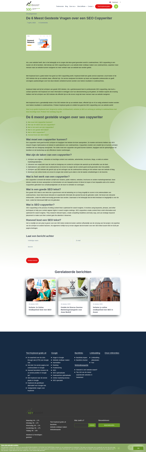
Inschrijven (109, 425)
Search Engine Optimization (36, 145)
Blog (66, 6)
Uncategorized (31, 14)
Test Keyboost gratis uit (36, 353)
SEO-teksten (30, 78)
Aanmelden (56, 362)
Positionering (57, 368)
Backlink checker (82, 360)
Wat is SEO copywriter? (36, 132)
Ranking (55, 365)
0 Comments (43, 23)
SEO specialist (58, 380)
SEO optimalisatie (59, 373)
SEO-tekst (60, 223)
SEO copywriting (105, 62)
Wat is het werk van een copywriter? (41, 127)
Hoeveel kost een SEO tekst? (38, 135)
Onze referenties (112, 353)
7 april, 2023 (31, 23)
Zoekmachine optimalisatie (62, 375)
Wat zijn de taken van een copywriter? (41, 125)
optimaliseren (60, 145)
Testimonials (60, 6)
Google (54, 353)
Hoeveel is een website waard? (86, 370)
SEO (56, 65)
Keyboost (32, 76)
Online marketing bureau (61, 378)
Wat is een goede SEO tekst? (38, 130)
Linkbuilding (95, 353)
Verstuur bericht (32, 260)
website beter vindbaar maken (84, 65)
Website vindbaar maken (61, 360)
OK (138, 448)
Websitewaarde (81, 365)
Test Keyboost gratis (104, 6)
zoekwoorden (103, 78)
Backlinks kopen (81, 357)
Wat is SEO (32, 204)
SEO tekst (54, 220)
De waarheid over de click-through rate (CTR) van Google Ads (38, 360)
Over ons (72, 6)
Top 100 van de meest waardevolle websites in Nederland (84, 374)
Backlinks (79, 353)
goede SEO (33, 192)
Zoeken (92, 425)
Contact (90, 6)
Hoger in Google (58, 357)
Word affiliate (81, 6)
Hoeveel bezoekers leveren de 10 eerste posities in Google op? (38, 372)
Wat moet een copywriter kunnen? (40, 122)
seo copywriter (91, 117)
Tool (92, 362)
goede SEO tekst (49, 189)
